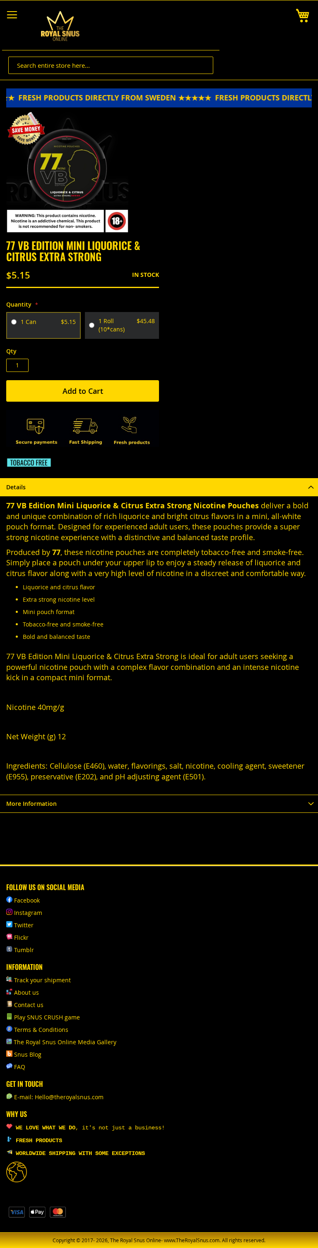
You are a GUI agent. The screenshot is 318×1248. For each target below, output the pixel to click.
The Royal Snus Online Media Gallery (65, 1042)
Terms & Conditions (41, 1030)
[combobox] (110, 65)
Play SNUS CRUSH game (47, 1017)
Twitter (24, 925)
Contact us (28, 1005)
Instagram (28, 913)
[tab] (159, 487)
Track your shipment (42, 980)
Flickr (21, 937)
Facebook (27, 900)
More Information (31, 803)
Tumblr (24, 950)
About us (26, 992)
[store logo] (60, 26)
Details (16, 487)
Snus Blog (27, 1054)
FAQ (19, 1067)
